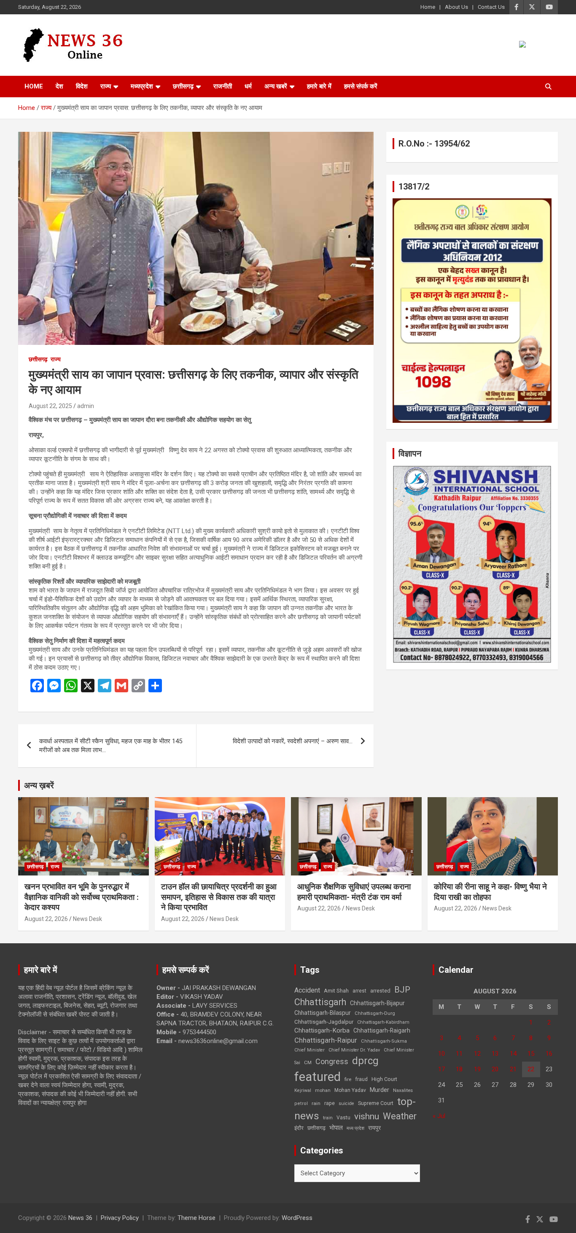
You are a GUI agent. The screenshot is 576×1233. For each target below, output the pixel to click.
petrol (301, 1103)
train (328, 1118)
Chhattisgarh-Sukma (384, 1041)
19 (477, 1069)
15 (531, 1053)
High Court (384, 1079)
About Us (456, 7)
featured (317, 1077)
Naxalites (403, 1090)
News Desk (87, 918)
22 (531, 1069)
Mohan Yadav (350, 1090)
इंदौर (299, 1128)
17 (441, 1069)
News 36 (80, 1218)
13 (495, 1053)
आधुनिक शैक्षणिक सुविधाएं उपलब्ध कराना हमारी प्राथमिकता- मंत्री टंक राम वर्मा (354, 892)
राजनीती (222, 86)
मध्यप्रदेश (142, 86)
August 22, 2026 (46, 918)
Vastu (343, 1118)
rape (329, 1103)
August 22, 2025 (50, 406)
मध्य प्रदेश (355, 1128)
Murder (379, 1090)
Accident (307, 990)
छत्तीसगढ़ (316, 1128)
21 (513, 1069)
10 (441, 1053)
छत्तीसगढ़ (183, 86)
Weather (400, 1116)
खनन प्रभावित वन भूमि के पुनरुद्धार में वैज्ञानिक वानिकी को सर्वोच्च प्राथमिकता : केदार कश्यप (81, 897)
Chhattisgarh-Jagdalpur (323, 1021)
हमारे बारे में (319, 86)
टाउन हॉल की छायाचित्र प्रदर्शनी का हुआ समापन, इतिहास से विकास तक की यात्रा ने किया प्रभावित (219, 897)
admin (85, 406)
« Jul (439, 1116)
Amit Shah (336, 990)
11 (459, 1053)
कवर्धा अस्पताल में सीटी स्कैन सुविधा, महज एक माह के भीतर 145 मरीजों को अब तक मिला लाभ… (110, 745)
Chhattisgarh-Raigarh (381, 1030)
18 (459, 1069)
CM (308, 1062)
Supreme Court (375, 1103)
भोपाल (336, 1128)
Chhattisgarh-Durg (375, 1013)
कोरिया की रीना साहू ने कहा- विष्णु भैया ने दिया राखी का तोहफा (490, 892)
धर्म (248, 86)
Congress (331, 1061)
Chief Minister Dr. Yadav (354, 1050)
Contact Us (491, 7)
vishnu (366, 1116)
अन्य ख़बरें (39, 785)
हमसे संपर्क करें (360, 86)
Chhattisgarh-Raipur (325, 1040)
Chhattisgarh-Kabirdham (383, 1022)
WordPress (297, 1218)
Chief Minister (309, 1050)
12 (477, 1053)
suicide (346, 1103)
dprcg (365, 1061)
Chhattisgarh (320, 1002)
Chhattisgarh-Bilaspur (322, 1012)
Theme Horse (196, 1218)
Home (427, 7)
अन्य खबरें (275, 86)
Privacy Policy (120, 1218)
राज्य (105, 86)
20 (495, 1069)
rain (316, 1103)
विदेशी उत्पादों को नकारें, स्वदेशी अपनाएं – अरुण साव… (293, 741)
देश (59, 86)
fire (348, 1079)
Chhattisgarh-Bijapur (377, 1003)
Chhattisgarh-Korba (322, 1030)
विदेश (82, 86)
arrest (359, 991)
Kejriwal (302, 1090)
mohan (323, 1090)
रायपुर (374, 1127)
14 (513, 1053)
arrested (380, 990)
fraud (361, 1079)
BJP (402, 990)
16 (549, 1053)
